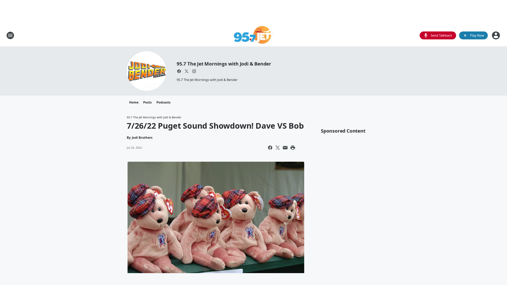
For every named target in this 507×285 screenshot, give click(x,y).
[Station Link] (253, 35)
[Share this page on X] (277, 147)
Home (133, 102)
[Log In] (496, 35)
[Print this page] (292, 147)
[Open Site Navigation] (10, 35)
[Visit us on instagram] (194, 71)
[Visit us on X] (186, 71)
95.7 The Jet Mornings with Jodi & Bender (224, 63)
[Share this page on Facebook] (270, 147)
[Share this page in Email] (285, 147)
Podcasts (163, 102)
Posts (147, 102)
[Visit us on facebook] (179, 71)
